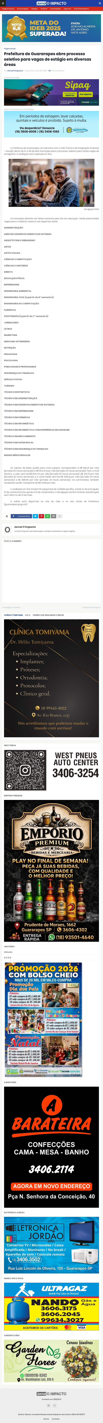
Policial (44, 8)
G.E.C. (28, 615)
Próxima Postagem (91, 607)
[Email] (53, 516)
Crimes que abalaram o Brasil (48, 615)
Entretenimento (81, 8)
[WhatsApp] (47, 516)
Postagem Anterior (11, 607)
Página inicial (10, 48)
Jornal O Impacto (25, 527)
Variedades (55, 8)
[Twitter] (35, 516)
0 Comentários (57, 70)
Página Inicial (8, 8)
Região (34, 8)
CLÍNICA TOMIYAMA (13, 615)
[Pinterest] (41, 516)
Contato (56, 1419)
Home (46, 1419)
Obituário (8, 952)
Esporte (67, 8)
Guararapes (22, 8)
